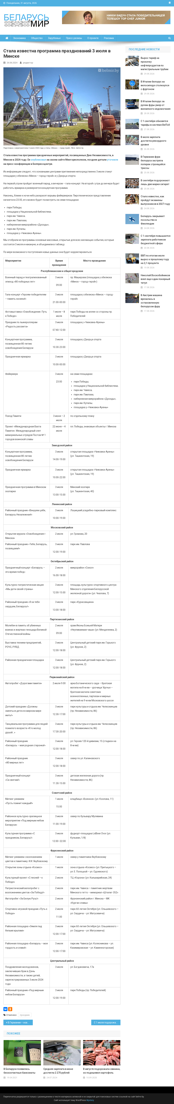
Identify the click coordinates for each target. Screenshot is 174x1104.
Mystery (90, 1100)
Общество (37, 38)
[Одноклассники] (10, 1009)
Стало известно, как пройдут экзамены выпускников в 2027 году (155, 200)
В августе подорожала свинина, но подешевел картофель (101, 1071)
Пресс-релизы (74, 38)
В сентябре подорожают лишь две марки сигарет (155, 182)
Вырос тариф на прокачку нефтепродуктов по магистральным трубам (154, 64)
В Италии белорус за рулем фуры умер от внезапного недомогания (155, 105)
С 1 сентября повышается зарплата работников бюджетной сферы (155, 240)
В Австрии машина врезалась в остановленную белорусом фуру (151, 301)
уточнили (112, 159)
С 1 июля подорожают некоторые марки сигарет (107, 1022)
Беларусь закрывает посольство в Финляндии (153, 220)
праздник (25, 1015)
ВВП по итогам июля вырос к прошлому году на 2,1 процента (155, 259)
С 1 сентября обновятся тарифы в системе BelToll (155, 123)
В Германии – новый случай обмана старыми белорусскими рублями (20, 1022)
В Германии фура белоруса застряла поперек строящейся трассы (153, 162)
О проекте (93, 38)
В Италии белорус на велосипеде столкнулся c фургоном (155, 85)
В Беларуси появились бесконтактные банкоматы (19, 1071)
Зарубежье (54, 38)
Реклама (109, 38)
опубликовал (38, 159)
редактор (28, 62)
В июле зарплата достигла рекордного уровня (153, 141)
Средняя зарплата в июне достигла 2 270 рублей (58, 1071)
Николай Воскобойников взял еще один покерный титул (155, 279)
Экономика (19, 38)
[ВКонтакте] (5, 1009)
